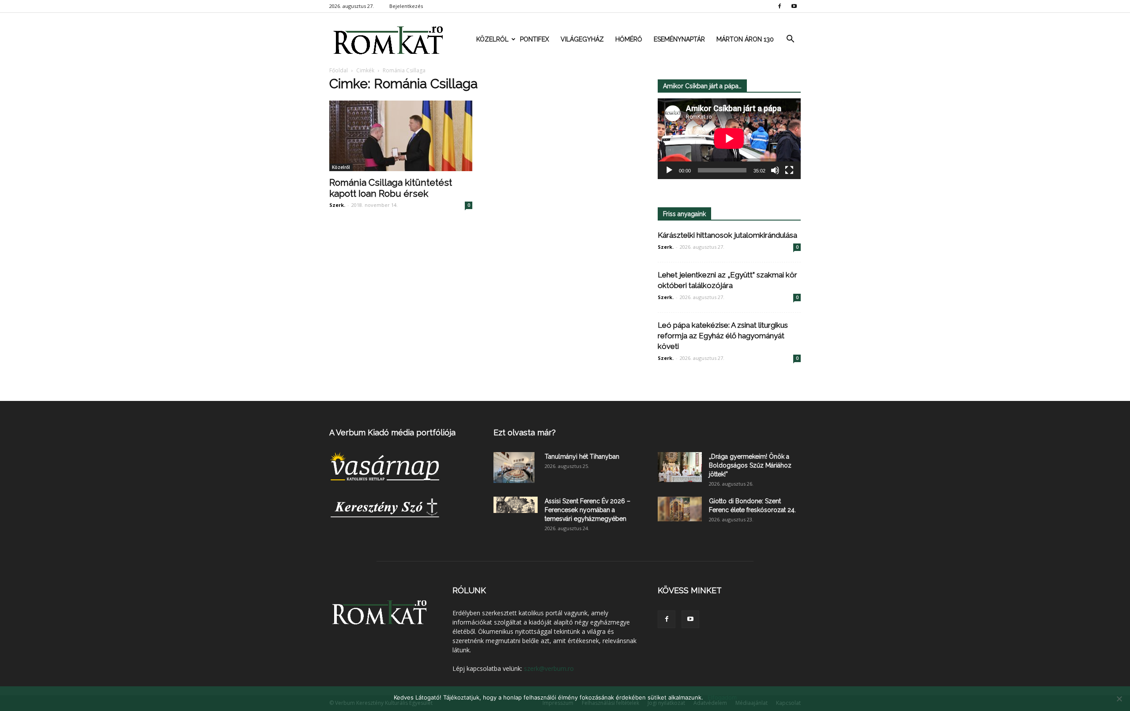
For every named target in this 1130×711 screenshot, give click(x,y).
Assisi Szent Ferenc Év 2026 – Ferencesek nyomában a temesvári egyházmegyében (587, 510)
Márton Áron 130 (745, 39)
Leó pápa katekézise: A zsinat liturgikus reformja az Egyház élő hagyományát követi (723, 336)
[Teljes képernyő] (789, 170)
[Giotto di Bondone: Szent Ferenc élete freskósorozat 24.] (680, 509)
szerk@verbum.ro (549, 668)
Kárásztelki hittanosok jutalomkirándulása (727, 235)
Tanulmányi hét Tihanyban (582, 456)
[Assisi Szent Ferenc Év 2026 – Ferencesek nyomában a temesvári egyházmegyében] (515, 505)
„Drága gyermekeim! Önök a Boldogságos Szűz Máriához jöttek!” (750, 465)
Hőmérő (628, 39)
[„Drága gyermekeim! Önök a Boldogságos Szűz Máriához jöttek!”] (680, 467)
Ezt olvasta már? (524, 432)
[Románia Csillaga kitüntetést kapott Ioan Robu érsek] (400, 136)
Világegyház (582, 39)
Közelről (492, 39)
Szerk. (337, 205)
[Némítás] (775, 170)
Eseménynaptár (679, 39)
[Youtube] (794, 6)
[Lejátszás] (669, 170)
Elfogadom (722, 697)
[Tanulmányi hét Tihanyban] (514, 467)
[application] (729, 138)
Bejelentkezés (406, 6)
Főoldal (338, 70)
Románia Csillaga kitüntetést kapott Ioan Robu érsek (390, 188)
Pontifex (534, 39)
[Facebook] (779, 6)
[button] (790, 39)
